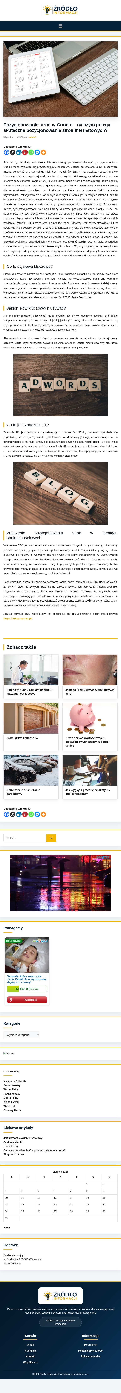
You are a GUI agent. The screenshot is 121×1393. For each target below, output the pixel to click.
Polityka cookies (91, 1356)
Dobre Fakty (10, 1097)
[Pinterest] (25, 152)
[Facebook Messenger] (37, 152)
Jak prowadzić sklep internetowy (22, 1138)
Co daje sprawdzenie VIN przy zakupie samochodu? (34, 1150)
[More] (43, 152)
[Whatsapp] (31, 152)
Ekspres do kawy (13, 1154)
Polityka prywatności (90, 1350)
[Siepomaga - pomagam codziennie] (27, 1005)
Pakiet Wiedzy (11, 1093)
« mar (6, 1227)
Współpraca (30, 1362)
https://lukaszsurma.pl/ (17, 618)
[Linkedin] (19, 152)
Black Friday (10, 1146)
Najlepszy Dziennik (14, 1081)
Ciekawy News (12, 1110)
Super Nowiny (11, 1085)
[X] (12, 152)
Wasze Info (9, 1106)
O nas (30, 1344)
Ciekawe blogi (11, 1071)
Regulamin (90, 1344)
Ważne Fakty (11, 1089)
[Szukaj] (51, 838)
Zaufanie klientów (13, 1142)
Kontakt (30, 1356)
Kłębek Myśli (11, 1102)
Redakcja (30, 1350)
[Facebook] (6, 152)
